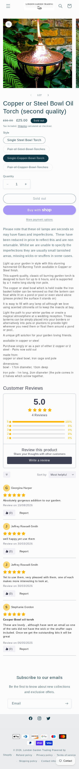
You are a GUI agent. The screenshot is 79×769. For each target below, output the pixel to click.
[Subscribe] (66, 703)
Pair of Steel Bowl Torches (28, 150)
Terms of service (66, 755)
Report (24, 512)
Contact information (52, 761)
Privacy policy (44, 755)
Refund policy (24, 755)
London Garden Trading (37, 750)
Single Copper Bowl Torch (28, 159)
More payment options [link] (39, 219)
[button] (8, 6)
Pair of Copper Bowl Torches (30, 168)
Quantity (8, 176)
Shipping (22, 126)
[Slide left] (31, 95)
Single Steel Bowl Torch (24, 140)
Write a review (39, 460)
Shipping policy (28, 761)
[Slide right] (48, 95)
